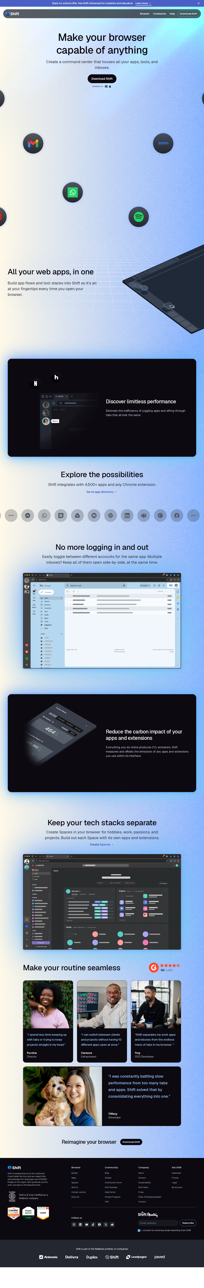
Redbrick (99, 1249)
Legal (174, 1182)
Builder (74, 1173)
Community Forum (113, 1182)
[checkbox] (139, 1230)
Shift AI (74, 1187)
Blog (107, 1173)
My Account (177, 1187)
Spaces (74, 1182)
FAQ (107, 1201)
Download (176, 1173)
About (141, 1173)
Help (172, 13)
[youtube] (86, 1224)
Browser (144, 13)
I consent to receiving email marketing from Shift (166, 1230)
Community (159, 13)
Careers (142, 1178)
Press (140, 1192)
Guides (108, 1178)
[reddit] (112, 1224)
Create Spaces (100, 844)
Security (75, 1197)
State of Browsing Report (149, 1197)
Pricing (175, 1178)
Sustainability (144, 1182)
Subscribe (188, 1223)
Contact (142, 1201)
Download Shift (188, 13)
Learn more (141, 3)
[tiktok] (93, 1224)
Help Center (110, 1192)
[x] (105, 1224)
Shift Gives (143, 1187)
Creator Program (112, 1197)
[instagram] (73, 1224)
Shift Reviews (111, 1187)
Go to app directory (100, 492)
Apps (73, 1178)
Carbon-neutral (78, 1192)
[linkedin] (80, 1224)
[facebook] (99, 1224)
